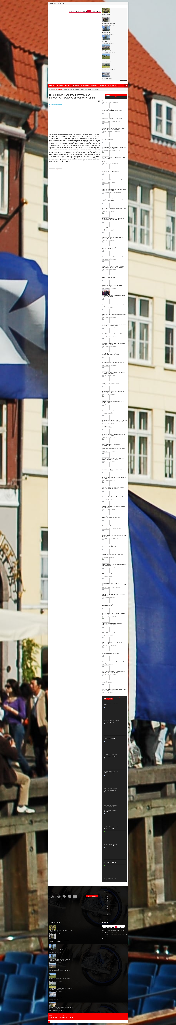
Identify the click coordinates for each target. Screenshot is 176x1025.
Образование (113, 85)
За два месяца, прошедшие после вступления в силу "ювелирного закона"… (113, 373)
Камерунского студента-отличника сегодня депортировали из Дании (112, 411)
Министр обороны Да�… (110, 722)
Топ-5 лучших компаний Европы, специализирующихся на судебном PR (111, 652)
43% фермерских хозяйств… (108, 60)
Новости (113, 16)
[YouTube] (107, 901)
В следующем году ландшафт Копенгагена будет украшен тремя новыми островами (113, 353)
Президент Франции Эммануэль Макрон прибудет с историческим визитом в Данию (114, 148)
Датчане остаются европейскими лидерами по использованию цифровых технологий (113, 218)
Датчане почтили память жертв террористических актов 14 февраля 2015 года (113, 435)
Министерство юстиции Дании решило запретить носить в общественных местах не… (113, 129)
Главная (51, 3)
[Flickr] (107, 906)
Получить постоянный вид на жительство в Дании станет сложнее (113, 157)
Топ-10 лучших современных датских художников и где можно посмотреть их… (114, 190)
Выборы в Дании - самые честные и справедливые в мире (114, 315)
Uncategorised (115, 102)
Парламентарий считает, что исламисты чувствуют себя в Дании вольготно (114, 295)
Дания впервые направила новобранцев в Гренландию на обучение (59, 940)
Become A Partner (92, 896)
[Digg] (107, 910)
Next (126, 80)
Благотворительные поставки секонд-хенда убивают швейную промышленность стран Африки (114, 662)
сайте (91, 158)
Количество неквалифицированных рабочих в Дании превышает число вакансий (114, 690)
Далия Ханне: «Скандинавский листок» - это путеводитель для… (112, 425)
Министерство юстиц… (110, 756)
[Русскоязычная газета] (85, 10)
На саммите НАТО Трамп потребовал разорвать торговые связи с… (60, 998)
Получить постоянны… (110, 806)
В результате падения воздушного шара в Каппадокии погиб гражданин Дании (112, 643)
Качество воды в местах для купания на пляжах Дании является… (113, 180)
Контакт (62, 3)
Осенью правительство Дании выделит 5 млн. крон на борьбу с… (114, 536)
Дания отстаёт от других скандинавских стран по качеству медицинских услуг (113, 138)
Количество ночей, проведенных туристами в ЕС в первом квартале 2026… (61, 1008)
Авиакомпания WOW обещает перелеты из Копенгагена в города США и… (112, 623)
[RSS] (107, 895)
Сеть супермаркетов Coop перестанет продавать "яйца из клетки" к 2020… (113, 199)
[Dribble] (107, 908)
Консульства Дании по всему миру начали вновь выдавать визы (113, 497)
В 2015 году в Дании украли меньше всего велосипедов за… (112, 444)
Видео (55, 3)
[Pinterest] (107, 905)
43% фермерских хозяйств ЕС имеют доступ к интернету (59, 979)
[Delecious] (107, 915)
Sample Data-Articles (116, 121)
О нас (58, 3)
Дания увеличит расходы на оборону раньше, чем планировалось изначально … (61, 989)
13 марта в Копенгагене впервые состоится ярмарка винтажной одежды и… (112, 247)
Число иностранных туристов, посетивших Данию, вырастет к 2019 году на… (113, 276)
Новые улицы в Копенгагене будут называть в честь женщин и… (114, 209)
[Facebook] (107, 896)
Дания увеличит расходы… (108, 69)
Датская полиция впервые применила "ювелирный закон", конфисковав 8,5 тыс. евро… (114, 526)
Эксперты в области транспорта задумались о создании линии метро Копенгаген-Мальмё (113, 305)
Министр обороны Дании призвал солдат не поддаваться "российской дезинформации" (112, 109)
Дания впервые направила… (109, 23)
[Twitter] (107, 898)
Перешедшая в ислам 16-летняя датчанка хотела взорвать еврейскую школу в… (113, 257)
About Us (104, 161)
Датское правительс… (109, 828)
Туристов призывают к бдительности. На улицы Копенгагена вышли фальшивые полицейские (113, 267)
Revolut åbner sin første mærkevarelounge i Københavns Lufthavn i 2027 (59, 950)
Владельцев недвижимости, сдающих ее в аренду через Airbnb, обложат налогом (114, 478)
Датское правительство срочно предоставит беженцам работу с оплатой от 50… (112, 170)
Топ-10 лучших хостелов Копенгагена (110, 681)
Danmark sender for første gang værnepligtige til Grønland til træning (60, 931)
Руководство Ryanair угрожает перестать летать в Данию (113, 449)
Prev (122, 80)
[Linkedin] (107, 903)
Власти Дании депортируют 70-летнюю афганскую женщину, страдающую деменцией (113, 672)
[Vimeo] (107, 913)
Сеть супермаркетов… (109, 880)
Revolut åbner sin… (106, 32)
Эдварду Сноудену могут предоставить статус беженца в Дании (113, 401)
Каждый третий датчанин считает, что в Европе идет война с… (114, 334)
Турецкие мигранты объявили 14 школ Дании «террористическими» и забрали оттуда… (112, 555)
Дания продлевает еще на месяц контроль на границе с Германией (113, 363)
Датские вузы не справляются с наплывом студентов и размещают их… (112, 545)
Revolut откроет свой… (107, 41)
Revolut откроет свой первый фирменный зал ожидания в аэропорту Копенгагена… (59, 960)
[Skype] (107, 911)
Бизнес (112, 34)
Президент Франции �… (110, 790)
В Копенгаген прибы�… (110, 738)
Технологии (86, 85)
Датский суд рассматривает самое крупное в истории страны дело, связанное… (112, 286)
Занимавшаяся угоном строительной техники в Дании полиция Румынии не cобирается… (113, 468)
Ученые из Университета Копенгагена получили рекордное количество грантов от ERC (113, 228)
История (103, 85)
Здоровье (59, 104)
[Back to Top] (49, 1022)
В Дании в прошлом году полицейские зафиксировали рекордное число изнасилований (113, 633)
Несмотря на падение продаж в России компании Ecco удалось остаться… (113, 344)
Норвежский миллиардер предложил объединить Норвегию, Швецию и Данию (113, 392)
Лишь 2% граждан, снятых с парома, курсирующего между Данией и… (114, 614)
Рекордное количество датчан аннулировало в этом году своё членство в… (114, 564)
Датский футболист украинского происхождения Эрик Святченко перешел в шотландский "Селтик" (114, 421)
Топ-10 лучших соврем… (110, 862)
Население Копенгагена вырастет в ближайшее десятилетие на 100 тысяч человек (113, 487)
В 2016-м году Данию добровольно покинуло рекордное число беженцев (112, 238)
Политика (114, 80)
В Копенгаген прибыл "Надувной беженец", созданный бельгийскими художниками (112, 119)
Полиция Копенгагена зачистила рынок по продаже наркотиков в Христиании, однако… (114, 324)
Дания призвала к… (107, 50)
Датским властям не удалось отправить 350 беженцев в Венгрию (112, 604)
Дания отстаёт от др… (110, 772)
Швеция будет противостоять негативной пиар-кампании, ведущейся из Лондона (113, 459)
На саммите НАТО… (107, 78)
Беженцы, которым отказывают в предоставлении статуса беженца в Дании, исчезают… (113, 516)
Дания (51, 104)
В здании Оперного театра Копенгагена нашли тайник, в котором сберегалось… (113, 574)
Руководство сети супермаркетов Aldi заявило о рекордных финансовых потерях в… (113, 382)
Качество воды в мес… (110, 846)
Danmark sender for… (107, 14)
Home (55, 89)
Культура (76, 85)
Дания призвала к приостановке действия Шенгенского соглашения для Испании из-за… (60, 969)
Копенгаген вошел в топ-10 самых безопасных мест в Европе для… (114, 595)
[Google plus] (107, 900)
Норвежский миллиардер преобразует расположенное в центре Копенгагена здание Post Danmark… (114, 585)
